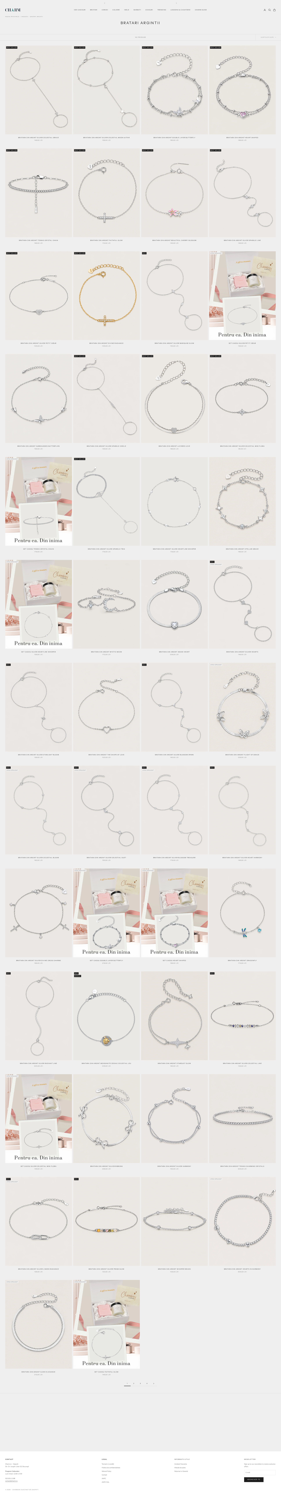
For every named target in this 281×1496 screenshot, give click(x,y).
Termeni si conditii (108, 1464)
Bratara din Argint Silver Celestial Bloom (38, 857)
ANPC (104, 1478)
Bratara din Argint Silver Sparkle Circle (106, 446)
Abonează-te (253, 1480)
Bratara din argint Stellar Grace (242, 549)
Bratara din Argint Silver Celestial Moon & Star (106, 137)
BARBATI (137, 10)
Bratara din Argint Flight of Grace (242, 755)
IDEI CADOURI (80, 10)
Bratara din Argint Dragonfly (242, 960)
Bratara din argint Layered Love (174, 446)
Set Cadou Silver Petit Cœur (242, 343)
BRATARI (93, 10)
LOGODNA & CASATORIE (181, 10)
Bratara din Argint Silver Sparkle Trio (106, 549)
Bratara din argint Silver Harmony (174, 1166)
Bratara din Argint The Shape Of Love (107, 755)
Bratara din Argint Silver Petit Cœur (39, 343)
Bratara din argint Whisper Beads (174, 1269)
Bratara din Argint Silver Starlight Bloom (38, 755)
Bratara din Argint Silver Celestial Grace (38, 137)
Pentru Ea (171, 1438)
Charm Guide (201, 10)
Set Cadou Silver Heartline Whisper (38, 652)
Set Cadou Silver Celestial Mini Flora (39, 1166)
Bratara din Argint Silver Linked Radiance (38, 1269)
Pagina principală (12, 16)
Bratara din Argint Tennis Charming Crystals (242, 1166)
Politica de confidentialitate (111, 1468)
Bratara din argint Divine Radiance (106, 343)
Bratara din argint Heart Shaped (242, 137)
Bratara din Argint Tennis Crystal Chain (38, 240)
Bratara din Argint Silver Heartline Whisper (174, 549)
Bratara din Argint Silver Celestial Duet (106, 857)
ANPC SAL (105, 1482)
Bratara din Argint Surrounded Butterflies (38, 446)
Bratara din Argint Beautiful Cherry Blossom (174, 240)
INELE (126, 10)
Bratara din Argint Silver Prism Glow (106, 1269)
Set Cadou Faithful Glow (107, 1372)
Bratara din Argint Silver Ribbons (106, 1166)
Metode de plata (180, 1468)
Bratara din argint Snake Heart (174, 652)
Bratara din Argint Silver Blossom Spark (174, 755)
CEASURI (149, 10)
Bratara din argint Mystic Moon (106, 652)
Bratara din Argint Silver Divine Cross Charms (38, 960)
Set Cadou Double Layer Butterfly (106, 960)
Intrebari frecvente (180, 1464)
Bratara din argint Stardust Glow (174, 1063)
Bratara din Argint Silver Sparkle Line (242, 240)
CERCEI (105, 10)
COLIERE (116, 10)
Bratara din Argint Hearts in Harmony (242, 1269)
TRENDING (161, 10)
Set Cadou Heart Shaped (174, 960)
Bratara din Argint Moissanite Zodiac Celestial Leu (106, 1063)
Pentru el (189, 1438)
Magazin (25, 16)
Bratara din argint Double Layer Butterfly (174, 137)
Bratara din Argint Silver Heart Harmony (242, 857)
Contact (104, 1475)
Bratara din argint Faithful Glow (106, 240)
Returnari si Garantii (181, 1471)
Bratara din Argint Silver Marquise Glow (174, 343)
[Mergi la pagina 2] (153, 1383)
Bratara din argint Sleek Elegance (38, 1372)
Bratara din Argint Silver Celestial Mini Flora (242, 446)
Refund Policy (106, 1471)
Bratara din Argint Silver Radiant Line (38, 1063)
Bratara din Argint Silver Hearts (242, 652)
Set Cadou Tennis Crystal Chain (38, 549)
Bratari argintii (36, 16)
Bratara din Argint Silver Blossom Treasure (174, 857)
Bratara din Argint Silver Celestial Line (242, 1063)
